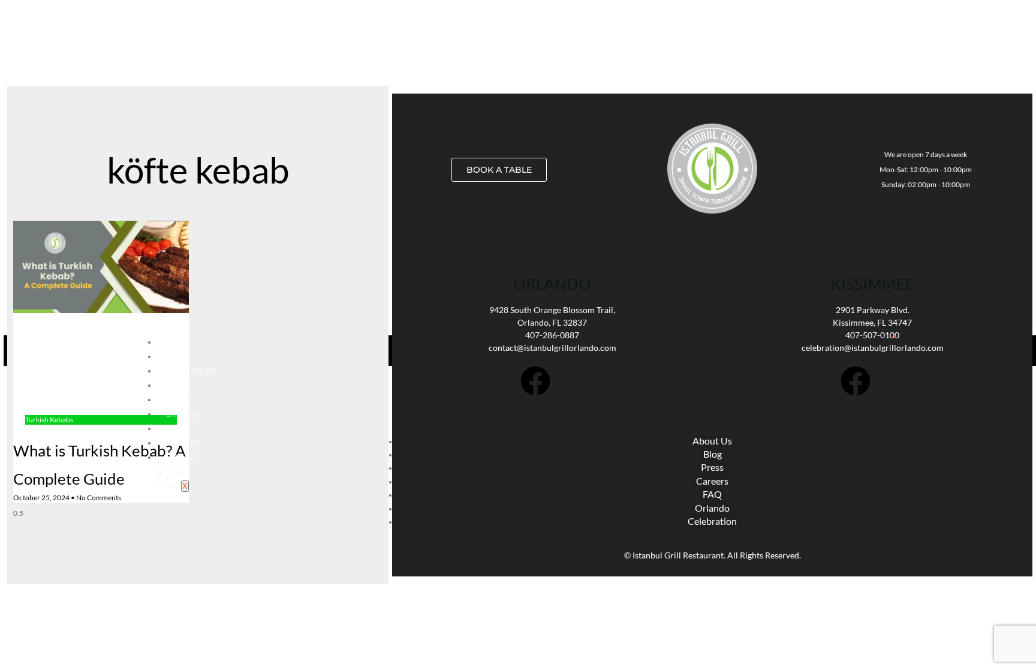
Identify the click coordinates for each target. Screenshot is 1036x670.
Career (180, 400)
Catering (183, 414)
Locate (179, 385)
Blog (174, 429)
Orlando (552, 283)
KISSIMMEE (872, 283)
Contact (182, 457)
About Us (183, 443)
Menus (178, 357)
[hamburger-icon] (895, 336)
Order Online (191, 371)
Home (176, 342)
